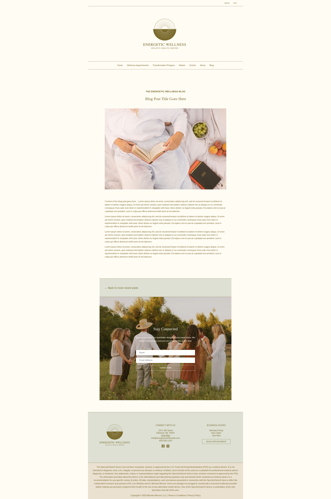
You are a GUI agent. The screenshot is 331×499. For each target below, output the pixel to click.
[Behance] (168, 446)
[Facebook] (163, 446)
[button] (165, 368)
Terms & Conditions (177, 495)
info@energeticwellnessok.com (165, 438)
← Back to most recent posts (121, 287)
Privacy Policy (194, 495)
